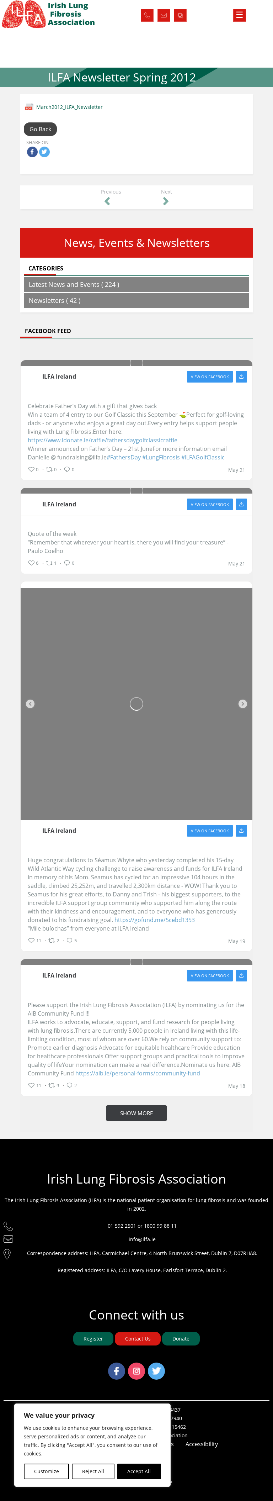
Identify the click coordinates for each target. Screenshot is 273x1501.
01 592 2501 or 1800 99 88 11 (142, 1225)
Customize (46, 1471)
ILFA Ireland (59, 376)
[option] (136, 704)
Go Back (40, 129)
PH (147, 13)
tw (156, 1367)
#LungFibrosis (161, 457)
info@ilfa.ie (142, 1239)
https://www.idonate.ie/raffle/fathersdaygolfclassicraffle (102, 440)
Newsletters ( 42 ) (54, 300)
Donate (180, 1338)
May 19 (236, 941)
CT (163, 13)
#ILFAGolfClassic (203, 457)
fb (117, 1367)
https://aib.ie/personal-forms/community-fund (137, 1073)
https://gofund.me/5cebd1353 (154, 920)
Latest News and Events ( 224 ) (74, 284)
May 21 (236, 470)
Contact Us (138, 1338)
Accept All (139, 1471)
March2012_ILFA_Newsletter (69, 107)
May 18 (236, 1086)
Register (93, 1338)
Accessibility (202, 1444)
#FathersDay (124, 457)
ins (136, 1367)
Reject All (93, 1471)
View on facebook (210, 376)
